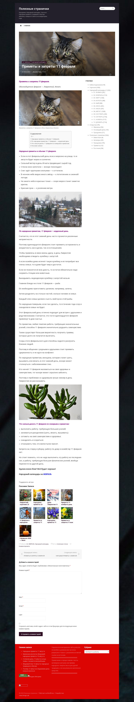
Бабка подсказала (96, 85)
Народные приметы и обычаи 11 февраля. (45, 139)
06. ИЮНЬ (97, 106)
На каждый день (99, 130)
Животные (97, 137)
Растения (96, 148)
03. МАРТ (96, 98)
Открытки (93, 125)
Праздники (97, 132)
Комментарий (24, 570)
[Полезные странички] (21, 25)
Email (21, 606)
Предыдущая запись (34, 554)
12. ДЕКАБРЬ (98, 122)
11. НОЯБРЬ (97, 119)
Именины (96, 127)
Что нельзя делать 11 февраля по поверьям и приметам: (50, 143)
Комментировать (24, 546)
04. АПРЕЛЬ (97, 100)
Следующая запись (66, 554)
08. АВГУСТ (97, 111)
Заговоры (96, 140)
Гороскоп (93, 87)
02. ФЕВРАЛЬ (26, 62)
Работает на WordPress (46, 693)
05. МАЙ (96, 103)
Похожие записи (37, 146)
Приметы (96, 145)
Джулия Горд (37, 72)
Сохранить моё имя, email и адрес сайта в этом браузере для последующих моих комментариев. (48, 627)
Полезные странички (34, 8)
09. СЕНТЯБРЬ (98, 114)
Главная (27, 25)
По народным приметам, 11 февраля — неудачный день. (50, 141)
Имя (21, 597)
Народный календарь (39, 62)
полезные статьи (62, 544)
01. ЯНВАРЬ (97, 92)
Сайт (20, 615)
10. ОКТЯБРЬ (98, 117)
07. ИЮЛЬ (97, 109)
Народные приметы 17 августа (34, 651)
